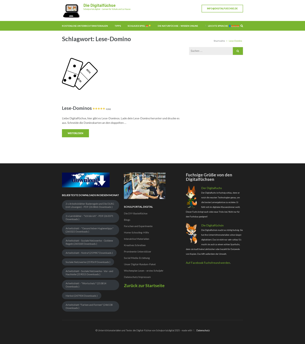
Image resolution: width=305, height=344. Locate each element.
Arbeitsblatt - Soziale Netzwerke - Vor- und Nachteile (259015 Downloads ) (89, 272)
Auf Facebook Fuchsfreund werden (208, 262)
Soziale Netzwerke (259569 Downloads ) (88, 261)
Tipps (118, 25)
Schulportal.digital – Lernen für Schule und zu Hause (106, 9)
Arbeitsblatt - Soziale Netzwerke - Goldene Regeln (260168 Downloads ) (89, 242)
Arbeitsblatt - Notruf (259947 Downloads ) (89, 252)
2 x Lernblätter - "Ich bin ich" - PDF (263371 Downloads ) (89, 217)
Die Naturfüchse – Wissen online (178, 25)
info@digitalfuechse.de (222, 8)
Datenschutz (203, 330)
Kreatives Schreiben (135, 245)
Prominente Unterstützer (137, 251)
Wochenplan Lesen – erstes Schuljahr (143, 270)
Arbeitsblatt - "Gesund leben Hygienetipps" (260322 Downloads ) (89, 230)
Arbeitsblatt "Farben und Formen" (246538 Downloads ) (89, 306)
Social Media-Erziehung (137, 257)
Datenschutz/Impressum (137, 276)
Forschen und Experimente (138, 226)
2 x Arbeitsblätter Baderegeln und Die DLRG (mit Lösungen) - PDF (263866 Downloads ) (90, 205)
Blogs (127, 219)
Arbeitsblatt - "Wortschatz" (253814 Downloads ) (86, 285)
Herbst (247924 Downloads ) (82, 295)
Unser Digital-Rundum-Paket (140, 264)
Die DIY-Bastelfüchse (135, 213)
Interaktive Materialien (136, 238)
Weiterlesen (75, 133)
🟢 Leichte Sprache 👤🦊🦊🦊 (222, 25)
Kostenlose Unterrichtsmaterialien (85, 25)
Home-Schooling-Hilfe (136, 232)
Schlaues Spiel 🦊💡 (139, 25)
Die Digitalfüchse (99, 5)
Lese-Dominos (86, 108)
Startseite (219, 40)
